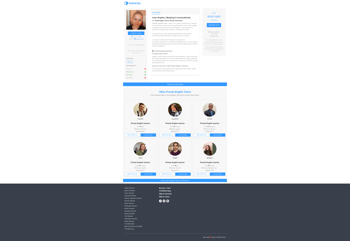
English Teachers (129, 188)
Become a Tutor (165, 188)
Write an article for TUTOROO (133, 226)
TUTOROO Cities (129, 224)
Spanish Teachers (129, 190)
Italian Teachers (129, 203)
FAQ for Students (165, 194)
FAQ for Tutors (164, 197)
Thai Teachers (128, 216)
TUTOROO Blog (165, 191)
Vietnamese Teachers (130, 218)
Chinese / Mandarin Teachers (133, 198)
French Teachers (129, 193)
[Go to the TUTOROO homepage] (132, 3)
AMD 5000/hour (167, 135)
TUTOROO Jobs (129, 229)
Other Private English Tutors (175, 92)
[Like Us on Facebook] (160, 201)
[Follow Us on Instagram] (167, 201)
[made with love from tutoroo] (210, 237)
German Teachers (129, 201)
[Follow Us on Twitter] (164, 201)
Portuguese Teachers (130, 206)
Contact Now (148, 135)
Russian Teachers (129, 213)
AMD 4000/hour (132, 135)
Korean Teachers (129, 208)
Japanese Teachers (130, 195)
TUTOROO (218, 237)
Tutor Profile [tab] (156, 12)
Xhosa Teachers (129, 221)
